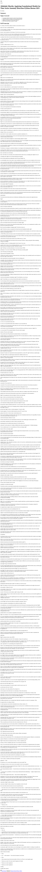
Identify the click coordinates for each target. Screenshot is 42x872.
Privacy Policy (19, 870)
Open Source (4, 870)
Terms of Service (14, 870)
